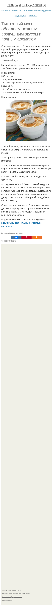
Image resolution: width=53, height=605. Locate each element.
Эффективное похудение (37, 10)
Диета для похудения (26, 5)
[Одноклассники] (37, 237)
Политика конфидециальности (12, 597)
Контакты (5, 593)
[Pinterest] (26, 237)
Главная (5, 10)
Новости (16, 10)
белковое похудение (16, 233)
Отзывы (33, 15)
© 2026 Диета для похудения (11, 590)
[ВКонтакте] (16, 237)
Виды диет (20, 15)
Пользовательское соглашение (19, 593)
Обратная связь (7, 600)
